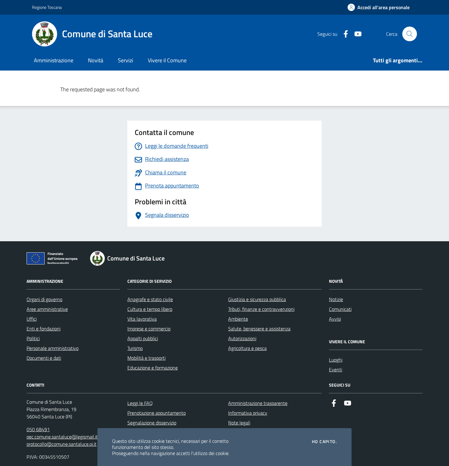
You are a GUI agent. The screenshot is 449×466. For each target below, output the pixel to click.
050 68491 (38, 429)
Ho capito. (324, 441)
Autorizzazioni (242, 338)
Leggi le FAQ (140, 403)
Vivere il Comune (167, 60)
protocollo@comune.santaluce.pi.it (62, 444)
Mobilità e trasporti (146, 358)
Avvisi (335, 318)
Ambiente (238, 318)
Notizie (336, 299)
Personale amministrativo (52, 348)
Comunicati (340, 309)
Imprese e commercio (148, 328)
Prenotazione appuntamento (156, 413)
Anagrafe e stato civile (150, 299)
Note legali (239, 422)
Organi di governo (44, 299)
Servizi (125, 60)
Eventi (335, 369)
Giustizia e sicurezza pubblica (257, 299)
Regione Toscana (47, 7)
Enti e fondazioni (43, 328)
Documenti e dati (44, 358)
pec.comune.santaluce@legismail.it (62, 436)
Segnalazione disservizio (151, 422)
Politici (33, 338)
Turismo (135, 348)
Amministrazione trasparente (257, 403)
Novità (95, 60)
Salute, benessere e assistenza (259, 328)
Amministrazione (53, 60)
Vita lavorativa (142, 318)
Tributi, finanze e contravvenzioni (261, 309)
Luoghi (335, 359)
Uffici (32, 318)
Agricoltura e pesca (247, 348)
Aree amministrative (47, 309)
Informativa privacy (247, 413)
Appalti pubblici (142, 338)
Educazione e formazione (152, 367)
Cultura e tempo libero (149, 309)
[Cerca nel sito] (409, 34)
